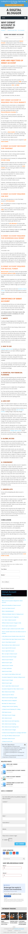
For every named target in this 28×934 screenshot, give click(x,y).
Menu (3, 17)
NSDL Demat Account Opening (9, 724)
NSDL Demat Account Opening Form (10, 726)
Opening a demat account (7, 349)
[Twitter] (10, 853)
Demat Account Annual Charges (9, 656)
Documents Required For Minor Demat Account (13, 688)
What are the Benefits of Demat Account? (11, 605)
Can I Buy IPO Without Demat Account (11, 735)
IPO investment (10, 201)
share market (11, 132)
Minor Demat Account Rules (8, 691)
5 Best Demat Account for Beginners (10, 617)
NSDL (18, 85)
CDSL (13, 85)
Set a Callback (5, 581)
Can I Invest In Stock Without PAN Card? (11, 674)
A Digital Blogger (14, 11)
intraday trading (5, 160)
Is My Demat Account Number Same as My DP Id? (13, 636)
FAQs (16, 30)
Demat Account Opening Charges (9, 697)
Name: (4, 816)
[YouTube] (14, 853)
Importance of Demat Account (9, 757)
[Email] (17, 853)
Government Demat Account (8, 738)
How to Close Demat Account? (9, 642)
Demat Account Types (7, 662)
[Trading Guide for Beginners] (14, 916)
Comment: (5, 801)
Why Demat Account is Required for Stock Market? (14, 748)
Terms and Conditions (9, 932)
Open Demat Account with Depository (10, 721)
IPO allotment (13, 223)
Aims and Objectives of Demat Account (11, 746)
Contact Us (17, 930)
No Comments (21, 30)
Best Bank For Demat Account (9, 703)
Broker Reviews (22, 932)
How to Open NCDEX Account (9, 648)
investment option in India (8, 273)
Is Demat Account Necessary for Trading (11, 709)
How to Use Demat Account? (8, 608)
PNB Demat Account (6, 712)
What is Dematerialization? (8, 611)
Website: (4, 829)
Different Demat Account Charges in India (11, 623)
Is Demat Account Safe (7, 741)
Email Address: (6, 822)
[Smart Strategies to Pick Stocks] (5, 916)
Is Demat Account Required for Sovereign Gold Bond (14, 732)
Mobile (3, 575)
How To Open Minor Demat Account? (10, 686)
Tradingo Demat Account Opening (9, 706)
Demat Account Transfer (7, 665)
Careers (10, 930)
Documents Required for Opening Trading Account (13, 677)
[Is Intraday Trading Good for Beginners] (23, 916)
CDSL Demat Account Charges (9, 729)
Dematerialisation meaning (8, 112)
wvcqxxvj (3, 30)
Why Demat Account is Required (9, 700)
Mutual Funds (4, 271)
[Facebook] (4, 853)
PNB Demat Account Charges (8, 715)
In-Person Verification (7, 668)
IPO (2, 203)
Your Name (4, 569)
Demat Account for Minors (8, 694)
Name (4, 865)
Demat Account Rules (7, 671)
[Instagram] (7, 853)
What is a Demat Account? (8, 597)
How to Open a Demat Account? (9, 625)
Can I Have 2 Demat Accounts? (9, 620)
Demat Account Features (7, 659)
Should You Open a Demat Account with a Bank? (13, 628)
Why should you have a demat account (11, 645)
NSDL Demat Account (7, 718)
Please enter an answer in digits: (9, 835)
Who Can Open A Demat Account (9, 653)
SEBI (20, 81)
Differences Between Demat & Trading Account (12, 614)
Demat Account (11, 30)
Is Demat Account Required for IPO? (12, 750)
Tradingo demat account (15, 430)
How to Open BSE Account (8, 651)
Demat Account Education (9, 593)
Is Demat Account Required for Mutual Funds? (14, 755)
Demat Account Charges (7, 680)
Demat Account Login (7, 683)
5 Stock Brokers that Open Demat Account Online (13, 639)
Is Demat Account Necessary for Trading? (13, 749)
